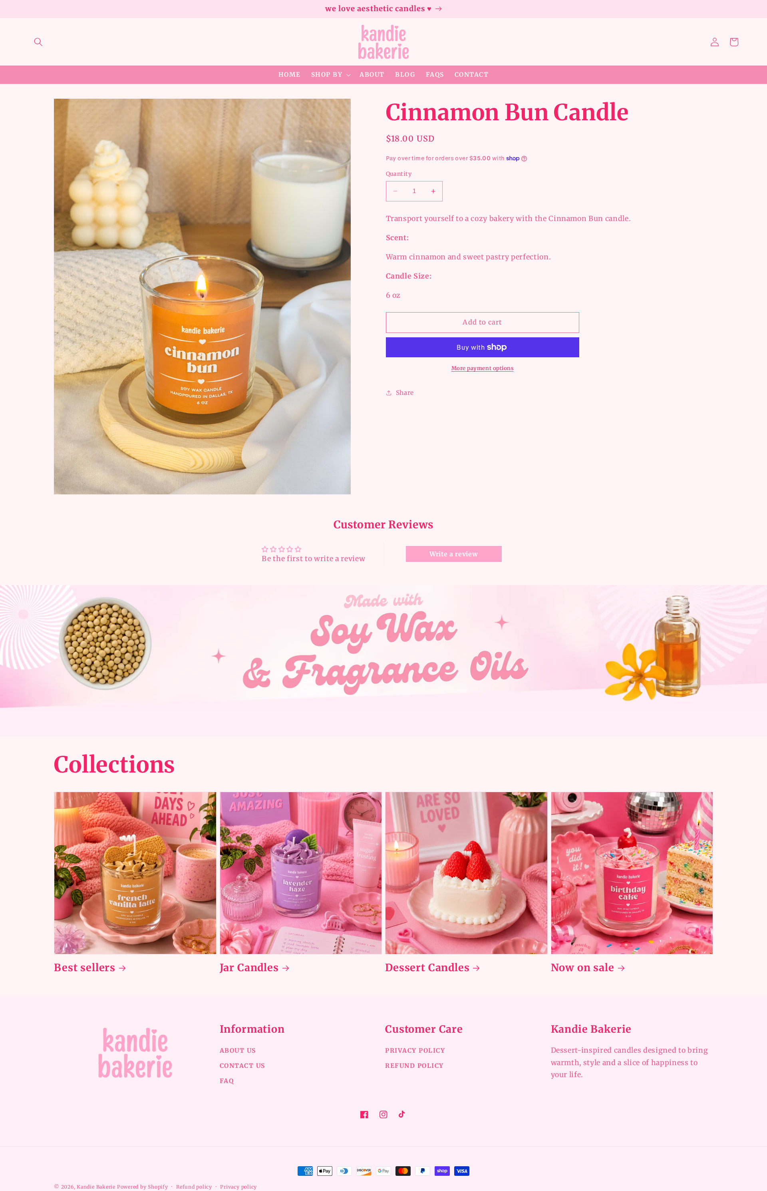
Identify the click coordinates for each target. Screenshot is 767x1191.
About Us (238, 1050)
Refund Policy (414, 1066)
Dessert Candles (427, 968)
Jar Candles (249, 968)
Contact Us (242, 1066)
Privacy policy (238, 1187)
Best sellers (84, 968)
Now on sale (582, 968)
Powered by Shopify (142, 1187)
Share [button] (405, 392)
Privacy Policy (415, 1050)
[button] (38, 42)
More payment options (482, 368)
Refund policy (194, 1187)
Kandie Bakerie (96, 1187)
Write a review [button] (453, 554)
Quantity (399, 173)
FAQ (227, 1081)
